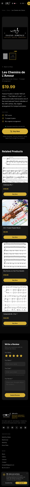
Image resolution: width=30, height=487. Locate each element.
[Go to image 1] (13, 51)
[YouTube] (3, 427)
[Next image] (25, 33)
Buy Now (16, 131)
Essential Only (8, 483)
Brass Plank (5, 445)
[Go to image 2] (15, 51)
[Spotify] (25, 427)
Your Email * (8, 368)
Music (3, 454)
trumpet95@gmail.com (8, 465)
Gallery (4, 457)
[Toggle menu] (2, 3)
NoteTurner (5, 440)
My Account (5, 467)
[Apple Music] (21, 427)
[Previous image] (4, 33)
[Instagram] (8, 427)
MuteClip (4, 442)
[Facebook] (12, 427)
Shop (8, 10)
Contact (4, 462)
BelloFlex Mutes (6, 437)
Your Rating (8, 352)
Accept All (21, 483)
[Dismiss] (27, 473)
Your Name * (8, 360)
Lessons (4, 459)
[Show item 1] (5, 56)
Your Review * (9, 378)
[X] (16, 427)
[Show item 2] (12, 56)
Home (3, 10)
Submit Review (15, 395)
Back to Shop (8, 67)
